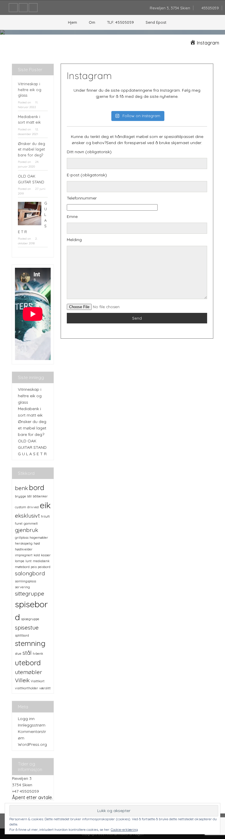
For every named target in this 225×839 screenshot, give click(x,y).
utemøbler (28, 672)
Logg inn (26, 718)
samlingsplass (25, 581)
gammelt (31, 523)
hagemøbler (39, 538)
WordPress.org (32, 744)
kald (37, 555)
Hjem (72, 22)
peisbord (44, 567)
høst (37, 543)
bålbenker (40, 496)
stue (18, 654)
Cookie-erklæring (124, 829)
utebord (28, 662)
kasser (46, 555)
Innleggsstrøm (31, 725)
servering (22, 587)
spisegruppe (30, 619)
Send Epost (156, 22)
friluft (45, 516)
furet (19, 523)
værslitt (45, 688)
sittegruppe (29, 593)
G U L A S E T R (32, 453)
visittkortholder (26, 688)
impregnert (24, 555)
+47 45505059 (25, 791)
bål (29, 496)
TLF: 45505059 (120, 22)
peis (34, 567)
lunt (28, 561)
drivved (33, 507)
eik (45, 505)
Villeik (22, 680)
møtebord (22, 567)
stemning (30, 643)
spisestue (27, 627)
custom (20, 507)
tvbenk (38, 654)
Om (92, 22)
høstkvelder (24, 549)
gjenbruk (26, 529)
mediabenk (41, 561)
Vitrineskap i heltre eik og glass (29, 89)
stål (27, 652)
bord (36, 487)
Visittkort (38, 681)
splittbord (22, 635)
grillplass (21, 538)
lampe (19, 561)
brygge (20, 496)
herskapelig (24, 543)
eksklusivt (27, 515)
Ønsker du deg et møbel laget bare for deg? (31, 149)
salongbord (30, 573)
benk (21, 488)
